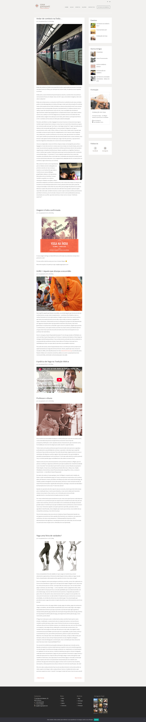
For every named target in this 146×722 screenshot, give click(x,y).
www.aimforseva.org (66, 350)
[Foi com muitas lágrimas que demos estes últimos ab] (96, 705)
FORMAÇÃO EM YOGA (99, 112)
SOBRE (66, 7)
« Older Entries (40, 678)
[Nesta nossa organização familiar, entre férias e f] (96, 700)
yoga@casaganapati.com (42, 705)
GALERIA (84, 7)
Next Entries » (78, 678)
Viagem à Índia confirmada (48, 210)
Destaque (80, 701)
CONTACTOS (91, 7)
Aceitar (96, 719)
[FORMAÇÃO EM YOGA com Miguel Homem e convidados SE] (100, 710)
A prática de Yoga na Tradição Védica (52, 361)
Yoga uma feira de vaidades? (49, 535)
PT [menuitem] (107, 1)
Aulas (62, 701)
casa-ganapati (41, 21)
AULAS (72, 7)
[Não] (144, 719)
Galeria (62, 703)
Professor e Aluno (44, 398)
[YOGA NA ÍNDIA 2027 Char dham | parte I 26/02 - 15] (105, 710)
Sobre (62, 698)
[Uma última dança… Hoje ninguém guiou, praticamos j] (105, 700)
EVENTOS (77, 7)
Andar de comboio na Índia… (49, 18)
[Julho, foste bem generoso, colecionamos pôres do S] (100, 705)
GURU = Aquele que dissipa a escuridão (53, 271)
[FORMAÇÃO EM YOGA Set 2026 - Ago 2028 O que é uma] (105, 705)
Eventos (80, 703)
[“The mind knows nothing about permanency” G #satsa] (100, 700)
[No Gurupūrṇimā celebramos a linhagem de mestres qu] (96, 710)
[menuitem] (108, 2)
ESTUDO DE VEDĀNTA (103, 7)
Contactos (63, 705)
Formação (80, 705)
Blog (53, 21)
